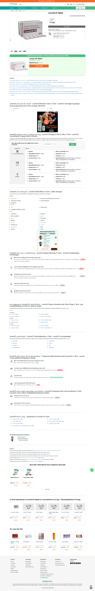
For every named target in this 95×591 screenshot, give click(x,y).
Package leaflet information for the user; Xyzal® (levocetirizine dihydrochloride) (47, 450)
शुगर (50, 345)
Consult (11, 8)
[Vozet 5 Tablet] (66, 535)
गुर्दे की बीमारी (15, 341)
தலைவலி (42, 224)
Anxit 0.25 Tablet (15, 316)
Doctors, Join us (58, 561)
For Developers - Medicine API (45, 575)
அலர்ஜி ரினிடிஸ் (16, 108)
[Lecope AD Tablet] (19, 66)
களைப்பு (12, 218)
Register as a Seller (43, 572)
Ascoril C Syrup (14, 320)
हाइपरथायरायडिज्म (16, 347)
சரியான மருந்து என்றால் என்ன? (59, 34)
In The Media (13, 563)
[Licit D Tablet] (41, 506)
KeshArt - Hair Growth (14, 572)
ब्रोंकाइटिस (15, 345)
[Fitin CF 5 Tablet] (28, 506)
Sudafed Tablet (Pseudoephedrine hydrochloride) (29, 457)
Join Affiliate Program (44, 577)
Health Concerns (22, 8)
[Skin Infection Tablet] (28, 471)
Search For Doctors (43, 570)
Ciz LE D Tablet (16, 423)
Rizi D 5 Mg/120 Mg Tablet (55, 421)
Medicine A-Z (44, 8)
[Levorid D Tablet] (15, 506)
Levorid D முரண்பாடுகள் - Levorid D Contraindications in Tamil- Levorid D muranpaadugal (31, 89)
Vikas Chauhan (21, 437)
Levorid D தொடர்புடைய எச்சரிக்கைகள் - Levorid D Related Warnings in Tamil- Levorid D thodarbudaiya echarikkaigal (37, 86)
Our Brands (34, 8)
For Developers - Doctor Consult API (46, 574)
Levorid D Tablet (16, 419)
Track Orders (42, 565)
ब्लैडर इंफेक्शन (51, 341)
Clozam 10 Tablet (44, 325)
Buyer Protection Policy (30, 566)
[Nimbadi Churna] (15, 471)
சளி (13, 110)
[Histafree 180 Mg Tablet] (15, 535)
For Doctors (57, 559)
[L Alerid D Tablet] (79, 506)
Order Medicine (43, 561)
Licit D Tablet (16, 421)
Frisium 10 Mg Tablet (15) (46, 328)
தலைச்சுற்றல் (43, 222)
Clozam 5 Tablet (14, 328)
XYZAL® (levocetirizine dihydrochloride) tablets (34, 459)
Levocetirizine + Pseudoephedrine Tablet (22, 425)
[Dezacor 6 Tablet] (79, 535)
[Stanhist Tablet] (54, 535)
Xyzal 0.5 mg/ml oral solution (33, 461)
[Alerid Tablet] (28, 535)
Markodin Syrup (14, 322)
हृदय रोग (50, 343)
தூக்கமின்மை (14, 227)
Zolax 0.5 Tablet (14, 314)
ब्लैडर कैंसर (15, 343)
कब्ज (12, 207)
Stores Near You (43, 568)
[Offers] (68, 4)
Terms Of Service (28, 563)
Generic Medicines (43, 566)
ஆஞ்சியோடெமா (14, 198)
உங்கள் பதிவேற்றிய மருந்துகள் (58, 37)
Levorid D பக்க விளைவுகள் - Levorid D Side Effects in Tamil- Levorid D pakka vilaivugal (30, 84)
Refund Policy (28, 565)
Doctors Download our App (60, 565)
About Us (12, 561)
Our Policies (28, 559)
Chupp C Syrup (44, 322)
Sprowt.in (12, 568)
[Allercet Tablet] (41, 535)
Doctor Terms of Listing (59, 563)
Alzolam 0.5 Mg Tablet (45, 316)
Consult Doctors (43, 563)
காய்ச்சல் (13, 222)
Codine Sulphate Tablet (45, 320)
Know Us (13, 559)
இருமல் (42, 216)
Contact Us (13, 565)
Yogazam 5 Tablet (15, 325)
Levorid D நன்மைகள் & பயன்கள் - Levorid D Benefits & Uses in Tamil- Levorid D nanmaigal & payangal (34, 80)
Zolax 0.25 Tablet (44, 314)
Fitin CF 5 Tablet (53, 419)
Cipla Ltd (57, 29)
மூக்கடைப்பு (51, 110)
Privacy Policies (28, 561)
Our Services (43, 559)
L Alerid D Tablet (53, 423)
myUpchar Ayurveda (14, 570)
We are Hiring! (13, 566)
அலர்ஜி (50, 108)
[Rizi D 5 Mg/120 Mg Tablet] (54, 506)
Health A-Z (54, 8)
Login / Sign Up (80, 8)
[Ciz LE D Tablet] (66, 506)
